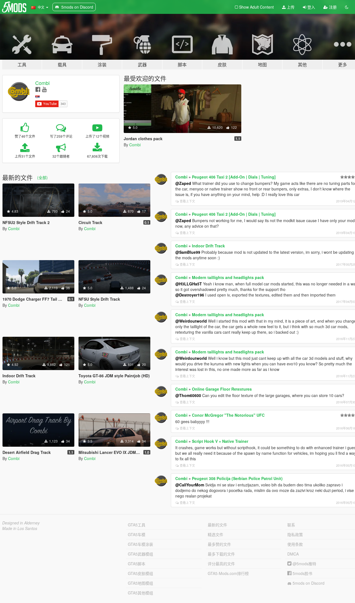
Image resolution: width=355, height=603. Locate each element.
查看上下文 (187, 201)
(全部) (42, 177)
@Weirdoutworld (191, 321)
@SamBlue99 (187, 252)
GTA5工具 (136, 524)
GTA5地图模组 (140, 583)
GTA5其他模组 (140, 593)
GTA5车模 (136, 534)
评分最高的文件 (221, 563)
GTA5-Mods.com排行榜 (228, 573)
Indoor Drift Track (208, 245)
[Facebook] (37, 89)
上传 (290, 7)
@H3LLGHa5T (188, 284)
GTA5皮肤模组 (140, 573)
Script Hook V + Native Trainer (220, 441)
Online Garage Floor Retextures (222, 389)
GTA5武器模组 (140, 554)
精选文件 (215, 534)
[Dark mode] (347, 7)
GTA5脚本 (136, 563)
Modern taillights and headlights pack (228, 277)
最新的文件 (217, 524)
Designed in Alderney (21, 523)
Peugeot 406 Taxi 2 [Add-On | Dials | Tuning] (234, 177)
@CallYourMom (189, 485)
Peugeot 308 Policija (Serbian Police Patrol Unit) (237, 478)
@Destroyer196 (189, 295)
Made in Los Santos (19, 528)
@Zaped (183, 183)
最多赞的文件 (219, 544)
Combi (42, 82)
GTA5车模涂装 (140, 544)
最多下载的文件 (221, 554)
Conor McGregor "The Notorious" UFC (228, 415)
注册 (332, 7)
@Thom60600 (188, 395)
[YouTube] (44, 89)
